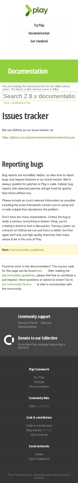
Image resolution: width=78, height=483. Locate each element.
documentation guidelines (18, 275)
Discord (46, 322)
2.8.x (58, 86)
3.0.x (55, 89)
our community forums (17, 284)
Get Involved (39, 41)
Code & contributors (39, 425)
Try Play (39, 25)
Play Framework (39, 10)
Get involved (39, 434)
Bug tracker (39, 430)
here (39, 270)
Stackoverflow (27, 326)
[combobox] (39, 96)
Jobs (39, 406)
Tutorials (39, 382)
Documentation (39, 33)
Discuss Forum (28, 322)
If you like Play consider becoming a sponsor (41, 345)
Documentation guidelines (27, 249)
